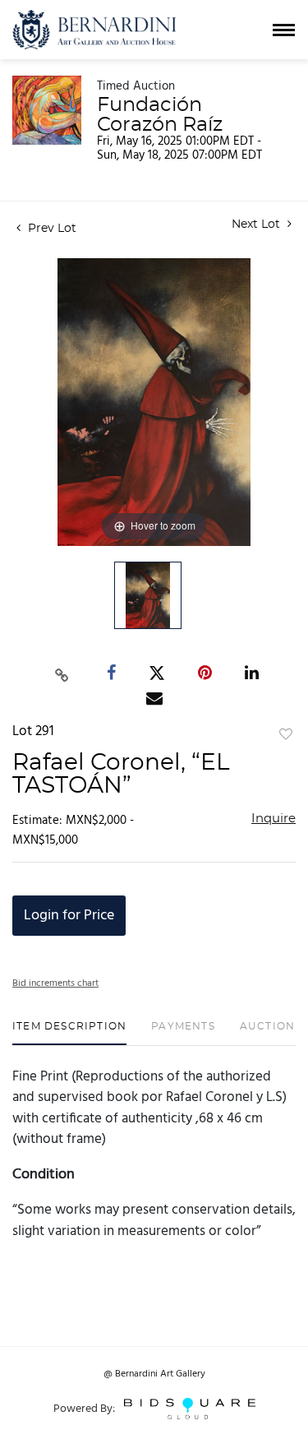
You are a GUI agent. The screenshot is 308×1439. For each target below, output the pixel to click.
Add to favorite (286, 735)
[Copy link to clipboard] (61, 672)
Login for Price (69, 916)
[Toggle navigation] (284, 30)
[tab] (69, 1032)
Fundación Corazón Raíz (160, 115)
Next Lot (257, 224)
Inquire (273, 818)
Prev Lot (50, 228)
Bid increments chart (55, 983)
